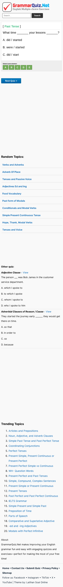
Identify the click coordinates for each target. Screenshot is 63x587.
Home (5, 568)
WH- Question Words (21, 470)
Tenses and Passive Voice (17, 179)
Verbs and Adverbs (13, 164)
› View (24, 272)
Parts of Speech (18, 516)
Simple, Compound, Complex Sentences (32, 480)
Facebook (19, 577)
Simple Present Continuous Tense (21, 215)
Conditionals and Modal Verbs (19, 208)
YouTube (7, 582)
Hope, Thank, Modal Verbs (17, 222)
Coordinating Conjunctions (24, 445)
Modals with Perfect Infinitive (26, 531)
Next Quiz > (11, 81)
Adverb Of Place (11, 171)
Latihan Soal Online (37, 582)
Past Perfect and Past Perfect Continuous (33, 495)
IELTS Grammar (18, 501)
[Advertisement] (31, 118)
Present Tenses (18, 490)
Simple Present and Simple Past (27, 506)
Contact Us (17, 568)
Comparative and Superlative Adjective (32, 521)
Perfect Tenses (18, 450)
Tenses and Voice (12, 229)
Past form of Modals (13, 200)
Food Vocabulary (11, 193)
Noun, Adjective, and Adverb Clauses (31, 435)
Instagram (33, 577)
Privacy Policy (50, 568)
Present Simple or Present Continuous (31, 485)
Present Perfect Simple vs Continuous (31, 465)
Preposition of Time (20, 511)
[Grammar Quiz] (25, 7)
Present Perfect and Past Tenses (28, 475)
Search (37, 15)
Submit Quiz (33, 568)
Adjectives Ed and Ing (14, 186)
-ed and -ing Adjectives (23, 526)
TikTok (45, 577)
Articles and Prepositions (23, 430)
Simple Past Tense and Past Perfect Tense (34, 440)
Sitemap (7, 572)
